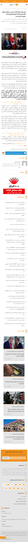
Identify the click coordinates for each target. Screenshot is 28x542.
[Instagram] (12, 484)
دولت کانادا (13, 149)
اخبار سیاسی (9, 351)
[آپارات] (6, 488)
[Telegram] (16, 484)
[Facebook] (23, 484)
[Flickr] (17, 488)
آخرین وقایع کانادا (19, 143)
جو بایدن (18, 149)
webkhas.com (8, 539)
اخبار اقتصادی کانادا (6, 8)
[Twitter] (19, 484)
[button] (26, 4)
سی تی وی (21, 145)
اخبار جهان (14, 351)
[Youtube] (8, 484)
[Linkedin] (10, 488)
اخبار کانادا (14, 379)
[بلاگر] (14, 488)
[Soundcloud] (4, 484)
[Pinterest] (21, 488)
